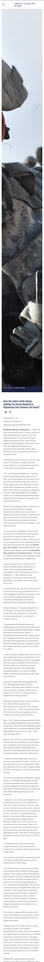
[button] (3, 5)
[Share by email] (10, 412)
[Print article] (6, 412)
